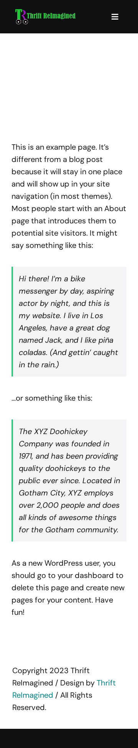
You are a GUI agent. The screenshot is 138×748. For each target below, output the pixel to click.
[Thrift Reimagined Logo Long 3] (45, 12)
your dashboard (86, 575)
